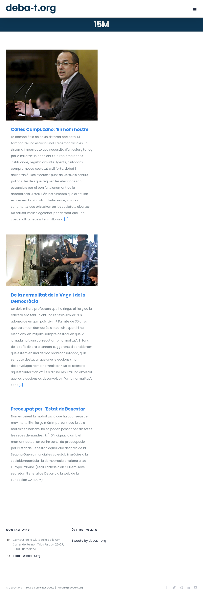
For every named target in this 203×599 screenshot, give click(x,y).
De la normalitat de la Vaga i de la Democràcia (45, 260)
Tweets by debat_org (89, 540)
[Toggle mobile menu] (195, 10)
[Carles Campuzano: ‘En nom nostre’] (52, 85)
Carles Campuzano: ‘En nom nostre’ (45, 85)
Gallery (57, 85)
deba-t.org (15, 587)
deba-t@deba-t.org (26, 556)
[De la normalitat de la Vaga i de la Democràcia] (52, 260)
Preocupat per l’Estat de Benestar (48, 409)
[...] (66, 219)
